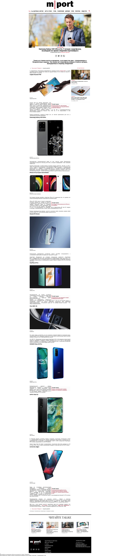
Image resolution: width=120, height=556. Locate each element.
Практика (77, 11)
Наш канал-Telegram (37, 68)
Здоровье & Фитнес (38, 11)
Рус (29, 11)
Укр (32, 11)
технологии (37, 511)
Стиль (54, 11)
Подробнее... (27, 554)
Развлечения (61, 11)
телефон (48, 511)
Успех (72, 11)
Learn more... (34, 555)
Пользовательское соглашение (83, 546)
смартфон (43, 511)
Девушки (67, 11)
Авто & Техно (48, 11)
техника (32, 511)
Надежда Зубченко (65, 52)
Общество (84, 11)
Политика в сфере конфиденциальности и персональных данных (81, 544)
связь (52, 511)
